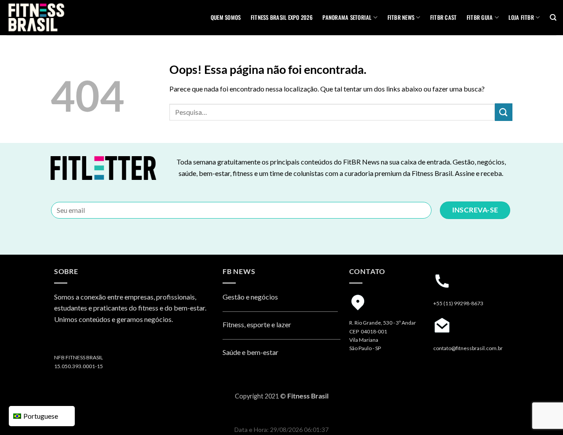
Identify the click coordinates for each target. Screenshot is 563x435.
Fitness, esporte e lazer (257, 324)
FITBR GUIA (480, 17)
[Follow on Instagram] (62, 342)
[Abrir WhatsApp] (541, 412)
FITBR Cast (443, 17)
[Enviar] (503, 112)
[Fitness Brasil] (51, 17)
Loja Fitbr (521, 17)
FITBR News (401, 17)
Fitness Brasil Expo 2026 (282, 17)
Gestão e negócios (250, 296)
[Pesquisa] (553, 17)
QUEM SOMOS (226, 17)
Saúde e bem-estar (250, 352)
